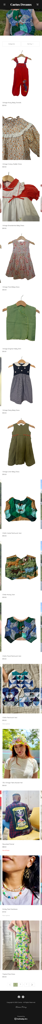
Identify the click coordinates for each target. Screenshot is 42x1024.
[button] (5, 4)
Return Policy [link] (21, 1007)
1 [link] (15, 984)
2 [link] (20, 984)
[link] (21, 5)
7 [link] (26, 984)
